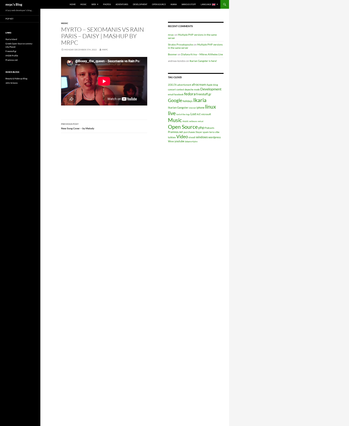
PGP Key (9, 18)
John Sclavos (11, 82)
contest (180, 89)
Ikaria (174, 4)
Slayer (199, 132)
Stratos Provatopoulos (180, 44)
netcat (200, 121)
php (201, 127)
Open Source (159, 4)
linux (210, 106)
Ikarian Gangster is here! (203, 60)
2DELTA (172, 84)
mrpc (105, 49)
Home (73, 4)
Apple (209, 84)
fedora (190, 93)
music (185, 121)
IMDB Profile (11, 55)
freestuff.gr (203, 94)
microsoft (206, 114)
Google (175, 100)
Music (83, 4)
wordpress (214, 137)
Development (140, 4)
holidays (188, 101)
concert (172, 89)
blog (215, 84)
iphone (200, 107)
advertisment (184, 84)
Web (93, 4)
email (171, 94)
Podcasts (209, 128)
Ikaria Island (11, 39)
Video (182, 136)
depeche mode (192, 89)
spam (206, 132)
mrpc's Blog (13, 4)
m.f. (199, 114)
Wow (171, 141)
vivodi (191, 137)
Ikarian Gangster (178, 107)
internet (192, 108)
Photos (107, 4)
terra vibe (214, 132)
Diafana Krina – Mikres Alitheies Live (202, 54)
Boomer (172, 54)
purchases (189, 132)
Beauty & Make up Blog (16, 78)
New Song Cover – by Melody (77, 126)
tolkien (172, 137)
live (172, 113)
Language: (206, 4)
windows (202, 137)
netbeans (193, 121)
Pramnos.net (175, 132)
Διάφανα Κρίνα (191, 141)
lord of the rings (183, 114)
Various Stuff (188, 4)
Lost (193, 114)
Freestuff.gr (11, 51)
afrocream (199, 84)
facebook (179, 94)
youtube (179, 141)
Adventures (122, 4)
